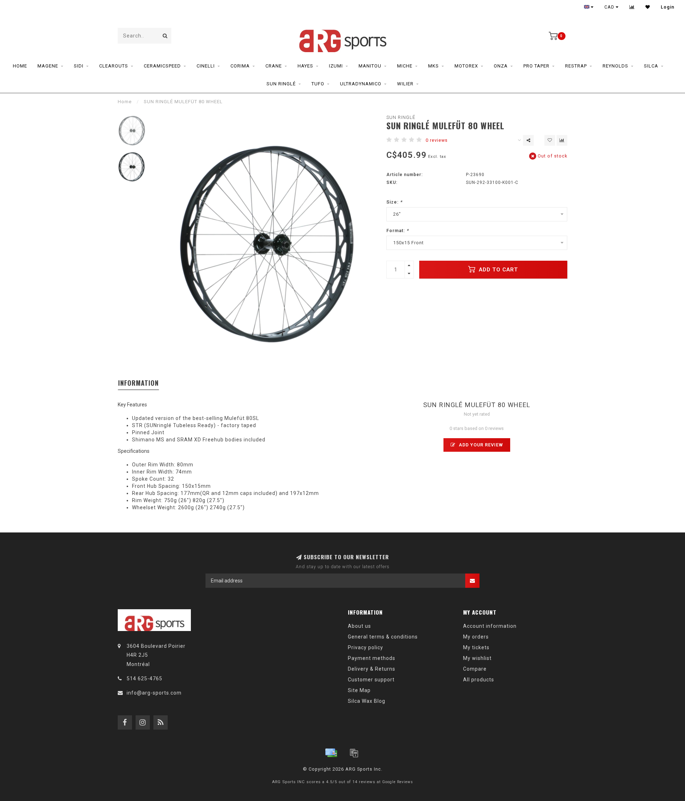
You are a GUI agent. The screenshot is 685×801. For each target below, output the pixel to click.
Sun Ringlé (281, 83)
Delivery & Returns (371, 669)
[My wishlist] (647, 7)
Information (138, 382)
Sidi (78, 66)
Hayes (305, 66)
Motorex (466, 66)
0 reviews (437, 140)
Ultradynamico (360, 83)
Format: (397, 230)
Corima (240, 66)
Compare (475, 669)
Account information (490, 626)
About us (359, 626)
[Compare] (632, 7)
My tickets (476, 647)
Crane (273, 66)
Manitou (370, 66)
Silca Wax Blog (366, 701)
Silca (651, 66)
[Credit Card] (331, 752)
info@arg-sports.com (154, 693)
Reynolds (615, 66)
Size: (394, 202)
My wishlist (477, 658)
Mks (433, 66)
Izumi (336, 66)
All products (478, 679)
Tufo (317, 83)
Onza (501, 66)
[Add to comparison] (562, 140)
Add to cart (497, 269)
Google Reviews (397, 782)
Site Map (359, 690)
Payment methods (371, 658)
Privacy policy (365, 647)
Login (667, 7)
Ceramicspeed (162, 66)
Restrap (576, 66)
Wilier (405, 83)
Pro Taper (536, 66)
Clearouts (113, 66)
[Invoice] (354, 752)
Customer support (371, 679)
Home (20, 66)
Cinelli (206, 66)
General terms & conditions (383, 637)
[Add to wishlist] (549, 140)
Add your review (480, 444)
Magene (47, 66)
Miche (404, 66)
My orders (476, 637)
